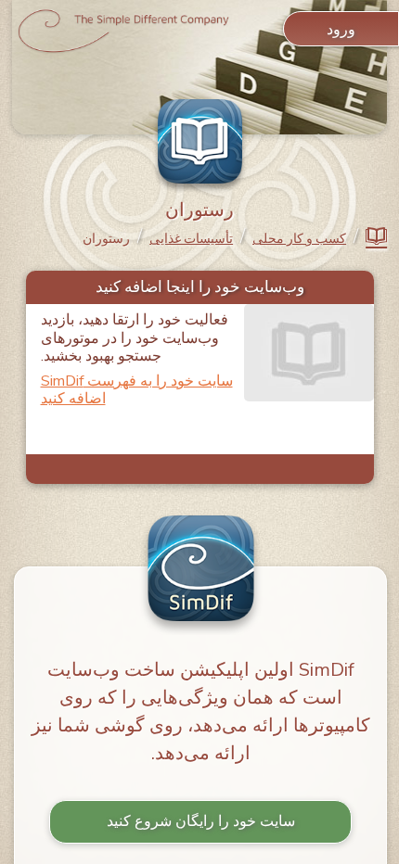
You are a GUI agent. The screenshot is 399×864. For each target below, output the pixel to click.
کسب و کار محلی (299, 239)
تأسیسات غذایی (191, 239)
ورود (341, 29)
